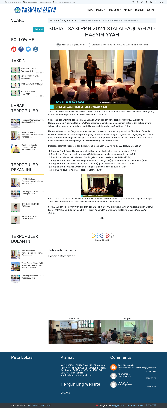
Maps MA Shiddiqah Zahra (64, 2)
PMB (110, 44)
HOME (90, 10)
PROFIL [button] (99, 10)
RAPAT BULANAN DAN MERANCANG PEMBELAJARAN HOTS (127, 341)
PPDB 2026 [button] (113, 10)
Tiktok (161, 2)
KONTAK (150, 10)
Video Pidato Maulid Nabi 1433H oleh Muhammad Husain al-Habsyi (32, 265)
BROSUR (139, 10)
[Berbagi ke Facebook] (102, 235)
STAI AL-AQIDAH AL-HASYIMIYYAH (131, 44)
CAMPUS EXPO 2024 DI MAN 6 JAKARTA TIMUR (74, 340)
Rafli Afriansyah (126, 365)
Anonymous (124, 374)
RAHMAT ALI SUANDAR (32, 84)
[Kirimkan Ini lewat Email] (93, 235)
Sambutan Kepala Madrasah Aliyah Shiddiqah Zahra (29, 147)
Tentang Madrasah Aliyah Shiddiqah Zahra (33, 121)
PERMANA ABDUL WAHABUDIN (29, 69)
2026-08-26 (151, 371)
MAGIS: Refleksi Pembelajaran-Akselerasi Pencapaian (32, 134)
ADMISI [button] (127, 10)
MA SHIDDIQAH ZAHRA (40, 405)
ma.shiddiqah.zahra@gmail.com (38, 2)
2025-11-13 (151, 387)
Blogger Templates (120, 405)
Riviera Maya (137, 405)
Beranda (54, 20)
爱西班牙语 (150, 405)
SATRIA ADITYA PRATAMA (28, 92)
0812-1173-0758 (14, 2)
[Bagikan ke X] (97, 235)
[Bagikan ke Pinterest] (107, 235)
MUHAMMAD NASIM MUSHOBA (30, 77)
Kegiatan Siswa (69, 20)
